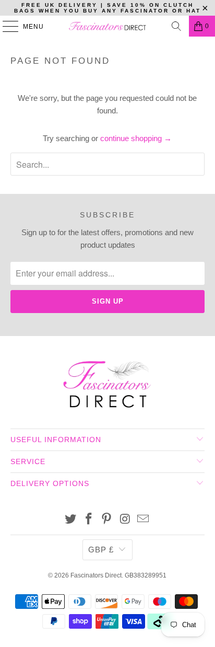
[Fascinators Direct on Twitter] (71, 519)
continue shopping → (136, 138)
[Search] (176, 26)
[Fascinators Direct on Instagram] (125, 519)
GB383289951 (145, 575)
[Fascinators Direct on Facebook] (89, 519)
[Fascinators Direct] (107, 26)
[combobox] (107, 164)
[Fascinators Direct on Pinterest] (107, 519)
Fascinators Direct (96, 575)
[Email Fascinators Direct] (143, 519)
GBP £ (101, 549)
